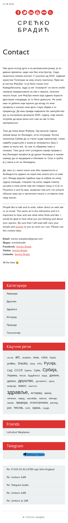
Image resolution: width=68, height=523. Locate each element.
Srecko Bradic (24, 246)
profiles (11, 363)
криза (47, 393)
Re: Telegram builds (18, 485)
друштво (25, 381)
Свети (28, 370)
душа (51, 381)
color (44, 357)
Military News (35, 454)
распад (54, 402)
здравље (17, 392)
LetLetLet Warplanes (18, 432)
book (36, 357)
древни (54, 375)
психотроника (39, 402)
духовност (41, 381)
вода (44, 375)
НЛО (39, 364)
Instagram (44, 12)
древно (11, 381)
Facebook (18, 12)
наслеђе (32, 398)
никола (42, 398)
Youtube (37, 12)
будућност (33, 375)
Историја (12, 317)
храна (36, 407)
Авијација (12, 293)
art (17, 357)
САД (9, 370)
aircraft (10, 358)
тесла (18, 407)
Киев (32, 364)
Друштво (11, 301)
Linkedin (31, 12)
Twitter (24, 12)
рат (9, 407)
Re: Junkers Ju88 (16, 477)
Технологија (13, 332)
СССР (18, 370)
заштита (32, 386)
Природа (12, 324)
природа (21, 402)
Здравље (12, 309)
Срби (37, 370)
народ (21, 398)
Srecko (23, 363)
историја (36, 393)
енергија (11, 386)
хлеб (27, 408)
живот (22, 385)
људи (46, 408)
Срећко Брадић (34, 26)
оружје (10, 403)
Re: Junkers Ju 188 (17, 500)
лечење (11, 398)
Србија (49, 369)
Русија (49, 363)
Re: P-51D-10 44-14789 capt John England (30, 469)
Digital (53, 357)
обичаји (53, 398)
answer (20, 226)
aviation (26, 357)
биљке (22, 375)
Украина (12, 375)
